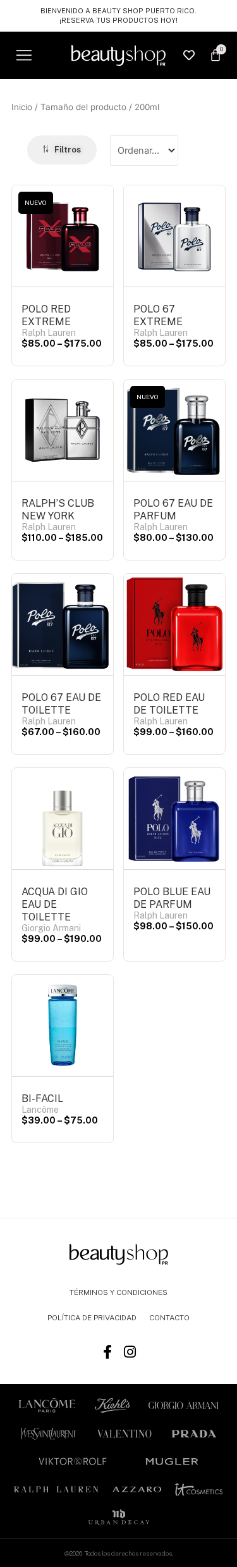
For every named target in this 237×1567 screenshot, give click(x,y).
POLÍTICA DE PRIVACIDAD (92, 1317)
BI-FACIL (42, 1099)
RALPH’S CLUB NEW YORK (57, 509)
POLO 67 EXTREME (158, 315)
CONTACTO (169, 1317)
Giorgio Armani (51, 928)
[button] (24, 55)
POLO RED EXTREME (46, 315)
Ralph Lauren (48, 333)
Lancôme (40, 1110)
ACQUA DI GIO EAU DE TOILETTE (54, 904)
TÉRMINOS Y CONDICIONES (118, 1292)
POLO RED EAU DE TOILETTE (169, 703)
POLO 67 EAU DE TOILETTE (61, 703)
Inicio (21, 107)
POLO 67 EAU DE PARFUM (173, 509)
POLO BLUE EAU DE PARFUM (171, 898)
